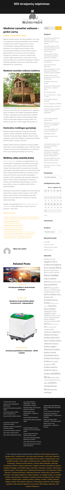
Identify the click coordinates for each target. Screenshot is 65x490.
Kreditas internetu (34, 461)
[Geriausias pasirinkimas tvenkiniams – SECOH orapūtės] (21, 326)
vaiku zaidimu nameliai (24, 237)
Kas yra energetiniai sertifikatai (53, 103)
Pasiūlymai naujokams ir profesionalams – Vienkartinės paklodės (52, 415)
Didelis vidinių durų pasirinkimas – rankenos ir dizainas (31, 413)
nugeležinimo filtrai (50, 313)
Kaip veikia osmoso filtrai (51, 163)
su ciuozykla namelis (46, 475)
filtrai (58, 267)
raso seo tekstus (16, 477)
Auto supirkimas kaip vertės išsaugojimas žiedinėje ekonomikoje (52, 145)
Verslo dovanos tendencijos (52, 411)
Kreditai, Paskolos (53, 479)
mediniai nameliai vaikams (12, 221)
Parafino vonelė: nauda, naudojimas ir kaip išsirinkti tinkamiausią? (52, 77)
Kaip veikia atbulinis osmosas (11, 430)
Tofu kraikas (57, 468)
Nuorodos (7, 475)
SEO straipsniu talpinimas (50, 454)
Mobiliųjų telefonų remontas (52, 106)
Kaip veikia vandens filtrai (10, 433)
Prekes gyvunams (21, 470)
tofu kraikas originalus (52, 456)
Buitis (6, 218)
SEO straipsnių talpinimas (32, 4)
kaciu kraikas (51, 275)
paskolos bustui (50, 459)
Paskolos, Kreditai (28, 479)
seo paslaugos (50, 327)
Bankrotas (34, 468)
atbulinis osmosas (50, 259)
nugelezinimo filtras (50, 311)
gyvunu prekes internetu (52, 272)
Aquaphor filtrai (10, 456)
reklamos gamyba (54, 324)
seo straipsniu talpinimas (18, 475)
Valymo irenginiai (33, 475)
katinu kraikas (50, 294)
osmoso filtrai (48, 317)
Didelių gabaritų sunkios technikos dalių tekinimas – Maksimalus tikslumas (51, 55)
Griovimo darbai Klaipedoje (42, 463)
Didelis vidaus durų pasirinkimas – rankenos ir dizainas (51, 425)
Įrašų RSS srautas (49, 244)
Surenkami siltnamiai (18, 472)
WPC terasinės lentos (50, 92)
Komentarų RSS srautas (50, 247)
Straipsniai (26, 477)
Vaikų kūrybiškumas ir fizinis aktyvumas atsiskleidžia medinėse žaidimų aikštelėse (52, 71)
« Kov (45, 215)
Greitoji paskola (16, 479)
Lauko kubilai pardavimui (30, 417)
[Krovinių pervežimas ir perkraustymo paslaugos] (21, 274)
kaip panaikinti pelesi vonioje (52, 291)
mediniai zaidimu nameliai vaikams (14, 233)
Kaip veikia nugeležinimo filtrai (12, 435)
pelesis (47, 323)
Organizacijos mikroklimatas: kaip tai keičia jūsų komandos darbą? (52, 407)
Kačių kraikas (45, 472)
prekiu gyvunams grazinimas (14, 459)
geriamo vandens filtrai (51, 270)
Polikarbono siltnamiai (33, 472)
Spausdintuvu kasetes (53, 465)
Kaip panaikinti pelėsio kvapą (11, 416)
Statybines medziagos (10, 468)
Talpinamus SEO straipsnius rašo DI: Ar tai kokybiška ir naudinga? (52, 124)
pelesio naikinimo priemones (49, 320)
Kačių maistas (55, 472)
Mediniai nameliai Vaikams (24, 463)
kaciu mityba (24, 461)
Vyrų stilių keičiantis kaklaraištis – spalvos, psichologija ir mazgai (29, 403)
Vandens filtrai (20, 456)
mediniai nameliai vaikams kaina (13, 225)
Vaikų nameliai (22, 218)
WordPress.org (48, 250)
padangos (56, 317)
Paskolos (37, 479)
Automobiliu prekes (24, 468)
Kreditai (44, 479)
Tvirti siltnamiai (51, 470)
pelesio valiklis (55, 321)
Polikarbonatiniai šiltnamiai (36, 470)
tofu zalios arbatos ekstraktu (35, 456)
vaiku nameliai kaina (10, 237)
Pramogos (13, 218)
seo (45, 326)
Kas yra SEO (34, 484)
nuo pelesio (58, 315)
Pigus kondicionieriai (25, 465)
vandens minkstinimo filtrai (50, 386)
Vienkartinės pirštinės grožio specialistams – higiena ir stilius (52, 87)
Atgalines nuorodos (9, 213)
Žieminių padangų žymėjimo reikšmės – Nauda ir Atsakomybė (52, 110)
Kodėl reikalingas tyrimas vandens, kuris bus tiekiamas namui (31, 429)
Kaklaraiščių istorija (49, 133)
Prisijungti (47, 242)
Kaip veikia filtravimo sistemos (32, 441)
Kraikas (49, 468)
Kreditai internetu (48, 477)
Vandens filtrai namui (9, 402)
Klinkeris (15, 465)
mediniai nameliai (33, 218)
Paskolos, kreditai (10, 482)
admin (7, 35)
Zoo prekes (42, 468)
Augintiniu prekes (9, 470)
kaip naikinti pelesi (55, 282)
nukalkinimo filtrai (49, 315)
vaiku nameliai (30, 233)
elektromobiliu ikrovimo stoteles (34, 459)
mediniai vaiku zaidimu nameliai (13, 229)
